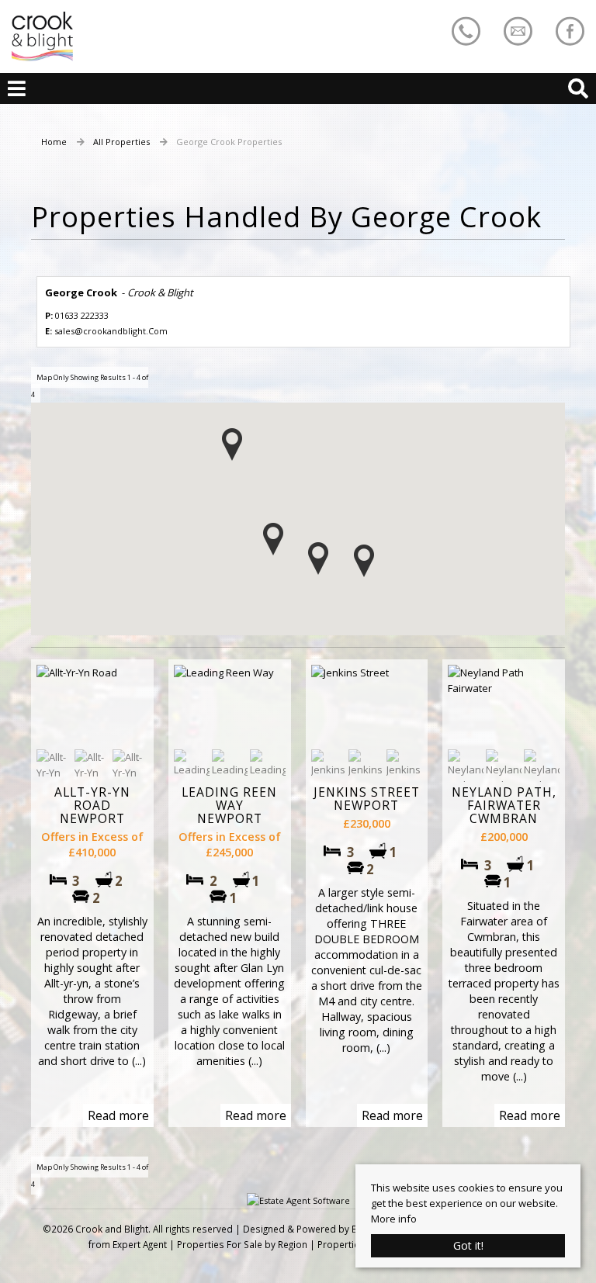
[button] (273, 539)
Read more (118, 1115)
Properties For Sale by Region (242, 1244)
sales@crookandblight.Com (111, 331)
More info (394, 1219)
